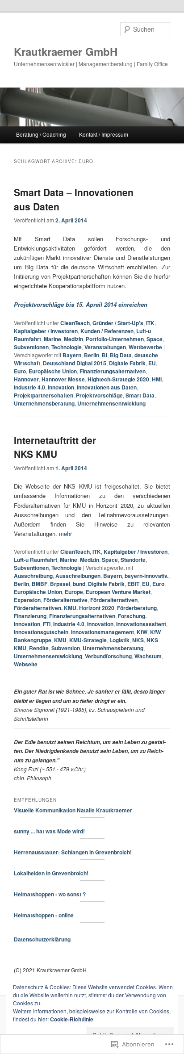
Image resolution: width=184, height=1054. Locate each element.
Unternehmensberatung (44, 403)
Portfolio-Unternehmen (115, 339)
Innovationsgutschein (41, 632)
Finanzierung (30, 616)
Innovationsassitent (141, 624)
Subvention (65, 648)
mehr (65, 533)
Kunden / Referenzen (107, 331)
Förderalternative (65, 600)
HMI (157, 379)
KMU (60, 640)
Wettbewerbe (145, 347)
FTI (46, 624)
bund (79, 584)
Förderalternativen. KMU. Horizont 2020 (64, 608)
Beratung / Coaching (41, 134)
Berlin (91, 355)
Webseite (26, 664)
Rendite (39, 648)
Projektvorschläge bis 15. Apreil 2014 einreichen (80, 304)
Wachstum (148, 656)
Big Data (121, 355)
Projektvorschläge (99, 395)
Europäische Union (53, 371)
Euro (20, 371)
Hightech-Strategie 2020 (118, 379)
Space (154, 339)
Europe (74, 592)
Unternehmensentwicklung (111, 403)
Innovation (61, 387)
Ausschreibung (33, 576)
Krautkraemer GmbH (65, 51)
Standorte (133, 560)
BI (104, 355)
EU (152, 363)
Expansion (27, 600)
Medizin (73, 339)
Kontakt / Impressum (103, 134)
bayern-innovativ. (146, 576)
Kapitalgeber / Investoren (46, 331)
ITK (150, 323)
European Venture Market (118, 592)
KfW (142, 632)
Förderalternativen (114, 600)
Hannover (26, 379)
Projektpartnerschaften (43, 395)
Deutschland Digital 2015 (74, 363)
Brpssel (60, 584)
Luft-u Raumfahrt (35, 560)
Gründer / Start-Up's (117, 323)
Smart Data (140, 395)
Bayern (72, 355)
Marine (52, 339)
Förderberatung (137, 608)
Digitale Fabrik (127, 363)
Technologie (66, 347)
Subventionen (31, 347)
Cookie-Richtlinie (71, 1019)
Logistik (119, 640)
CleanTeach (75, 323)
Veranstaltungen (105, 347)
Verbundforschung (108, 656)
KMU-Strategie (88, 640)
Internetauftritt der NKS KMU (55, 447)
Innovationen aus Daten (107, 387)
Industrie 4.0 (29, 387)
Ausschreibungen (77, 576)
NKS (138, 640)
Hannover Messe (63, 379)
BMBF (39, 584)
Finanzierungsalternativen (112, 371)
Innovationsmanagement (102, 632)
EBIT (133, 584)
